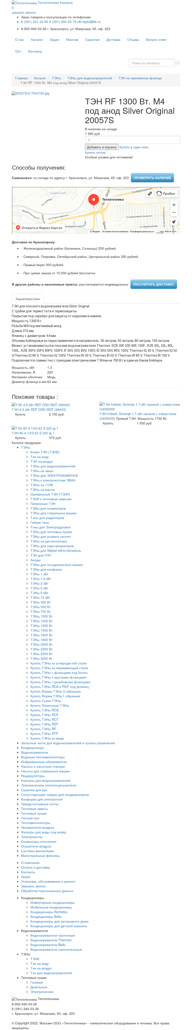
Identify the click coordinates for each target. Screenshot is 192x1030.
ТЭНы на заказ (41, 470)
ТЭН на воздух (41, 461)
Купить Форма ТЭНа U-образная (55, 691)
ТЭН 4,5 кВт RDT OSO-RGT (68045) (39, 409)
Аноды (35, 559)
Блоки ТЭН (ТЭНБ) (44, 452)
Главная (21, 78)
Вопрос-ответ (156, 39)
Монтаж (72, 39)
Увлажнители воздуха (37, 827)
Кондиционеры (32, 747)
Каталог (37, 39)
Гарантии (92, 39)
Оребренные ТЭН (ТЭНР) (50, 494)
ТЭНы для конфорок (46, 569)
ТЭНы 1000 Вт (41, 616)
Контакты (35, 51)
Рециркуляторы (33, 775)
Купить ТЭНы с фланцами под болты (59, 672)
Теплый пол (30, 818)
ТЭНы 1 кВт (39, 574)
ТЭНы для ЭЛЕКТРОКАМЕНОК (54, 475)
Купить (20, 414)
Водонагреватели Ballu (48, 944)
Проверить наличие (152, 177)
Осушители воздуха (36, 846)
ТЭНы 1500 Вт (41, 630)
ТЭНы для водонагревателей (89, 78)
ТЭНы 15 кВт (40, 597)
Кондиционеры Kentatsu (48, 911)
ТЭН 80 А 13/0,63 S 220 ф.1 (33, 433)
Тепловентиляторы (35, 822)
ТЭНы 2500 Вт (41, 653)
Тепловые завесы (34, 808)
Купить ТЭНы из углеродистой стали (58, 663)
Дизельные (38, 986)
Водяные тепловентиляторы (43, 757)
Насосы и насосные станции (43, 766)
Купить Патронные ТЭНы (49, 705)
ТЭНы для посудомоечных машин (56, 564)
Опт (18, 51)
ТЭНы (56, 78)
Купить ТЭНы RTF (44, 733)
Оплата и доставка (35, 867)
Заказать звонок (33, 886)
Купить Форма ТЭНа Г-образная (55, 696)
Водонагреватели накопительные (56, 949)
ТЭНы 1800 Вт (41, 639)
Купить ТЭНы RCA (44, 710)
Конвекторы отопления (38, 841)
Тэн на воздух (41, 968)
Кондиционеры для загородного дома (59, 921)
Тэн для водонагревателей (51, 972)
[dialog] (133, 147)
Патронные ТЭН (42, 503)
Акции (54, 39)
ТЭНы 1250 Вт (41, 625)
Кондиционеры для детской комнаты (58, 925)
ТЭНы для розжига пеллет (50, 536)
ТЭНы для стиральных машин (53, 513)
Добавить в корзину (102, 147)
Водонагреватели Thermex (51, 940)
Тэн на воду (39, 456)
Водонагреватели (34, 752)
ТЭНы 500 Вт (40, 606)
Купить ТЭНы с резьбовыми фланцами (60, 681)
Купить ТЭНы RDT (44, 724)
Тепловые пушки (34, 813)
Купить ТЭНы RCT (44, 719)
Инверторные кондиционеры (52, 902)
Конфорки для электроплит (42, 799)
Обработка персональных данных (47, 890)
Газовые (36, 982)
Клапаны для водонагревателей (45, 780)
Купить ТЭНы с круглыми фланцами (58, 677)
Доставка (113, 39)
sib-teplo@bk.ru (89, 21)
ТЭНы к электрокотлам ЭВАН (52, 480)
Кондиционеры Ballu (46, 916)
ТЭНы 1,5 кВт (40, 578)
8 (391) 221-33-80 (34, 21)
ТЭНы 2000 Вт (41, 644)
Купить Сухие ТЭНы (45, 700)
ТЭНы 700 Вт (40, 611)
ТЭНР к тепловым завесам (50, 498)
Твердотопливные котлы (40, 803)
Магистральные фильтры (40, 855)
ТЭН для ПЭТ (41, 555)
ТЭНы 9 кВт (39, 592)
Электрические (41, 991)
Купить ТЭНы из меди (47, 738)
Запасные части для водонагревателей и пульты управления (68, 742)
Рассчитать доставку (153, 284)
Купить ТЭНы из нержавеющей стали (59, 667)
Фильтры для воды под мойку (43, 832)
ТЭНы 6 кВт (39, 588)
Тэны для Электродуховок (50, 527)
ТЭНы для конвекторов (48, 508)
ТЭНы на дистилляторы (48, 541)
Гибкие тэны (39, 522)
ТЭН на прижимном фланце (140, 78)
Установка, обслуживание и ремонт (48, 881)
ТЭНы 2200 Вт (41, 649)
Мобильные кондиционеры (51, 907)
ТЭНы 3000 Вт (41, 658)
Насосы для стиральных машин (45, 771)
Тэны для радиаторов (47, 517)
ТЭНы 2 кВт (39, 583)
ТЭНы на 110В (41, 484)
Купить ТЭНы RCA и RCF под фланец (59, 686)
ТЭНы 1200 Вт (41, 620)
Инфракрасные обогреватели (44, 761)
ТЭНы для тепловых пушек (51, 531)
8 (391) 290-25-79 (62, 21)
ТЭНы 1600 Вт (41, 635)
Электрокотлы (32, 836)
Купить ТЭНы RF (43, 728)
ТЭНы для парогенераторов (52, 545)
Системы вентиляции (37, 850)
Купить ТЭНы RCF (44, 714)
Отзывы (133, 39)
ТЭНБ (34, 958)
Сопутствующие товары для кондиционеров (55, 794)
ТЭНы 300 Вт (40, 602)
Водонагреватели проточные (52, 935)
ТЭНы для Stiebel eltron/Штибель (55, 550)
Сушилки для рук (34, 789)
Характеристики (27, 298)
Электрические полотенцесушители (48, 785)
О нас (19, 39)
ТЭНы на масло (42, 489)
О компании (30, 862)
